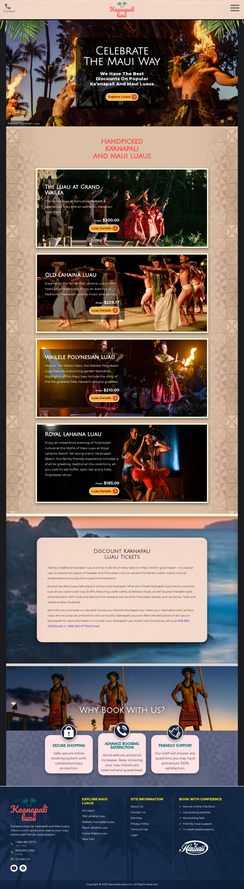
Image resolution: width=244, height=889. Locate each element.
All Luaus (88, 810)
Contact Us (22, 859)
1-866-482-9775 (83, 626)
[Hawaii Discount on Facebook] (23, 868)
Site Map (136, 818)
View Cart (88, 839)
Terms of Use (139, 829)
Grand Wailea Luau (94, 833)
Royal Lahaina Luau (95, 827)
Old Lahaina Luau (93, 816)
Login (134, 835)
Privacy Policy (140, 823)
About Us (137, 806)
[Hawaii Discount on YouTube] (14, 868)
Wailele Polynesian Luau (98, 822)
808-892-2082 (25, 850)
